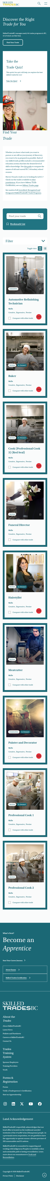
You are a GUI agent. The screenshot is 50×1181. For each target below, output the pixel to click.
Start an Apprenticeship (12, 1094)
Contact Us (7, 1041)
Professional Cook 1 (21, 815)
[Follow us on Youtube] (31, 1104)
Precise (29, 312)
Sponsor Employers (10, 1062)
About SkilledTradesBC (12, 1026)
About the (9, 1018)
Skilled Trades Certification (16, 978)
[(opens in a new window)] (13, 1104)
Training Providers (10, 1066)
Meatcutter (15, 670)
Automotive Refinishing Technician (23, 301)
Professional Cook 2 (21, 887)
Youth (5, 1070)
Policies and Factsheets (12, 1033)
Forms (5, 1087)
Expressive (20, 312)
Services (12, 365)
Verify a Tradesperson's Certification (17, 1091)
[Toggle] (45, 3)
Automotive (13, 289)
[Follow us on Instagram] (5, 1104)
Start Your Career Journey (13, 960)
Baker (12, 376)
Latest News (8, 1030)
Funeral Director (19, 525)
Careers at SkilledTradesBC (13, 1037)
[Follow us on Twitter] (22, 1104)
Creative (11, 312)
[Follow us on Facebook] (40, 1104)
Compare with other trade (23, 318)
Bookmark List (17, 224)
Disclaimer (20, 1176)
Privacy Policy (8, 1176)
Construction (14, 732)
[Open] (39, 3)
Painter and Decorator (22, 742)
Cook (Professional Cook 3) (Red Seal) (24, 450)
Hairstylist (15, 597)
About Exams (11, 970)
